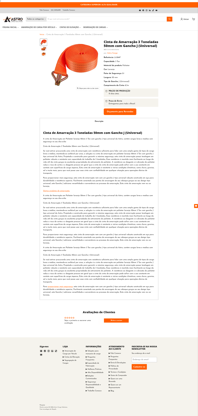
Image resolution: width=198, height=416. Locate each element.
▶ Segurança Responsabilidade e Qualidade (93, 384)
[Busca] (169, 19)
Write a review (116, 320)
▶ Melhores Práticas (93, 369)
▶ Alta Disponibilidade (94, 372)
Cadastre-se (139, 366)
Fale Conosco (44, 10)
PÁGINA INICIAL (10, 27)
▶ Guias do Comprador (118, 375)
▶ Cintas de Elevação (71, 357)
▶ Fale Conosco (115, 353)
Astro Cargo (112, 53)
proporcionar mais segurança (60, 287)
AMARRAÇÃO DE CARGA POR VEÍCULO (38, 27)
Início (42, 35)
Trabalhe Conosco (69, 10)
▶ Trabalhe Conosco (93, 391)
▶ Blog (111, 391)
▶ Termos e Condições (117, 372)
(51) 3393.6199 (56, 10)
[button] (185, 19)
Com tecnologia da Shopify (48, 409)
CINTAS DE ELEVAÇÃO (69, 27)
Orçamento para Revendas (120, 112)
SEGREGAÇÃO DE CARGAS (94, 27)
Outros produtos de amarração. (56, 191)
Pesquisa (42, 405)
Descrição (99, 121)
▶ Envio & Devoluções (117, 363)
